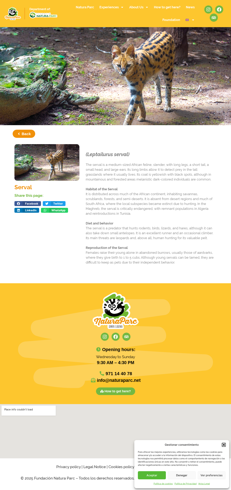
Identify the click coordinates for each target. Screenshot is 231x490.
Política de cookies (163, 483)
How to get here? (167, 7)
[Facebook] (219, 9)
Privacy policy (68, 466)
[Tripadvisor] (214, 18)
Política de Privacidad (186, 483)
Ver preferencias (212, 475)
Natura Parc (85, 7)
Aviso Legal (204, 483)
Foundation (171, 20)
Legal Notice (94, 466)
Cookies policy (121, 466)
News (190, 7)
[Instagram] (208, 9)
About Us (136, 7)
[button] (224, 445)
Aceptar (152, 475)
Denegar (181, 475)
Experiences (109, 7)
